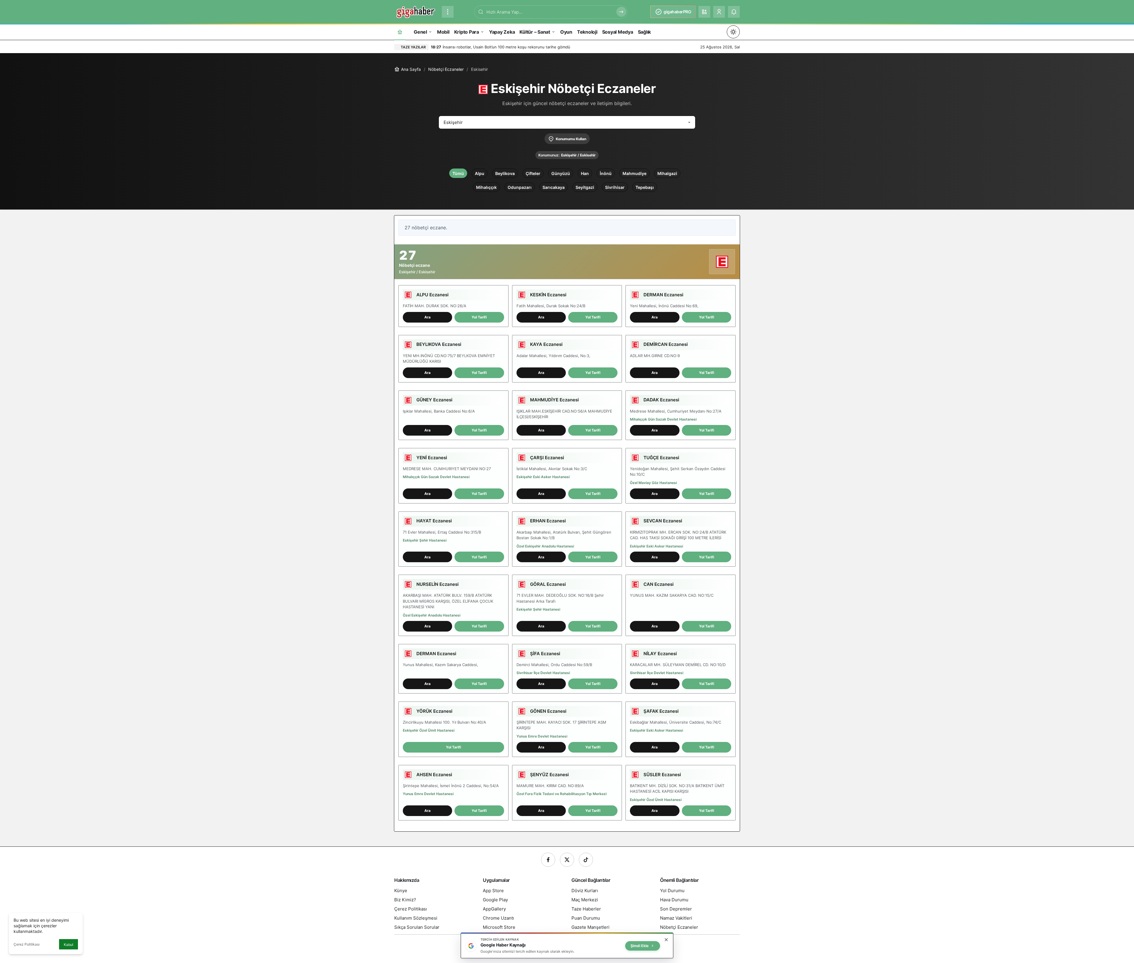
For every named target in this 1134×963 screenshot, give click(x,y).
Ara (427, 317)
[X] (567, 860)
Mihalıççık (486, 187)
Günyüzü (560, 173)
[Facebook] (548, 860)
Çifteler (533, 173)
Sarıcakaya (553, 187)
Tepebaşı (645, 187)
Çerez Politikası (27, 944)
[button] (704, 12)
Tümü (458, 173)
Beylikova (505, 173)
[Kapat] (666, 940)
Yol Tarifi (479, 317)
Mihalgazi (667, 173)
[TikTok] (586, 860)
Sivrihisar (615, 187)
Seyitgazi (585, 187)
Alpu (479, 173)
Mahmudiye (634, 173)
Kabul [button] (68, 944)
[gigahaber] (415, 11)
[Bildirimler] (734, 12)
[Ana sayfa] (400, 32)
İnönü (606, 173)
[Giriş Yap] (719, 12)
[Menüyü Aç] (448, 12)
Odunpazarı (520, 187)
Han (585, 173)
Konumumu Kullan (571, 139)
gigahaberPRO (677, 11)
